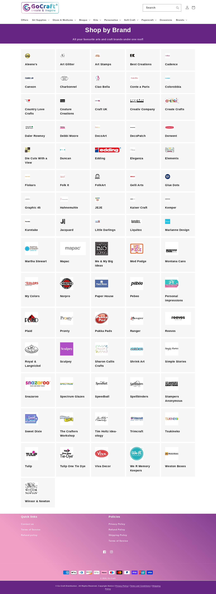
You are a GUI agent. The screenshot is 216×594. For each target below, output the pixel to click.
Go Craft (112, 578)
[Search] (177, 7)
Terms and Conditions (140, 586)
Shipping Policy (118, 535)
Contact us (27, 524)
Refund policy (29, 535)
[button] (40, 20)
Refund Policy (117, 529)
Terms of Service (30, 529)
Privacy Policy (117, 524)
